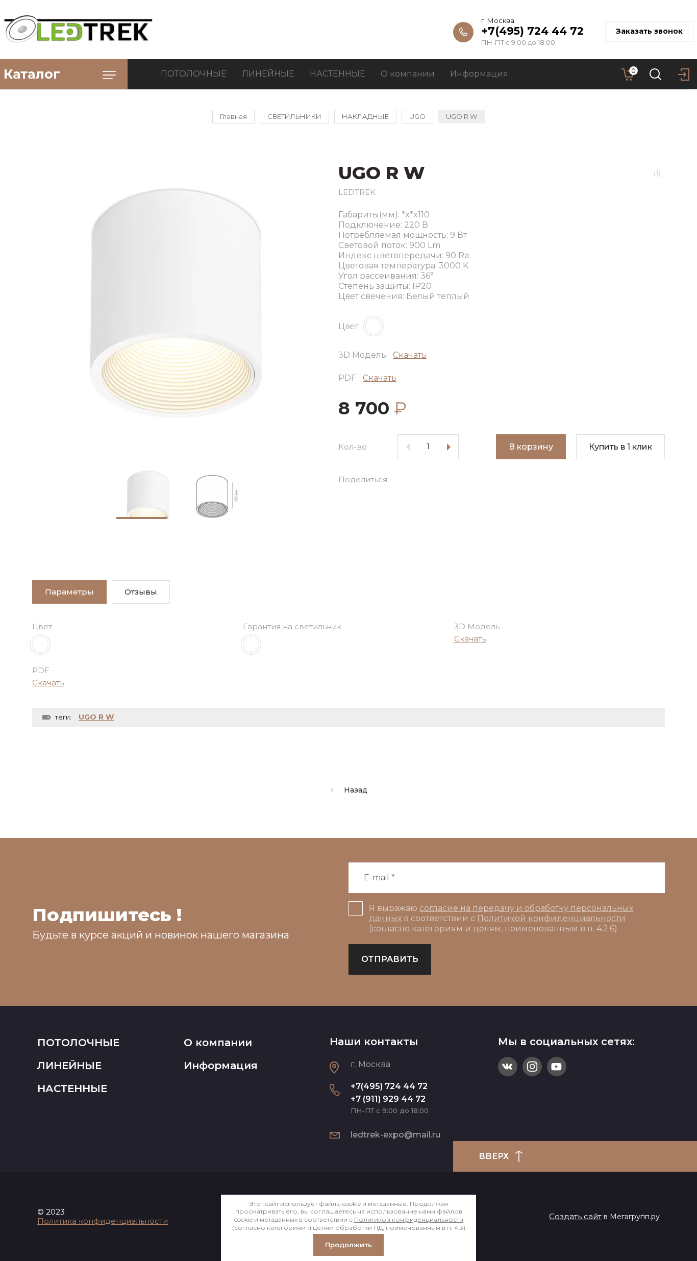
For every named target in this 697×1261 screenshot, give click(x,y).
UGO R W (96, 717)
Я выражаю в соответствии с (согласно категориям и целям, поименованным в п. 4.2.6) (501, 918)
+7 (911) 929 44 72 (388, 1099)
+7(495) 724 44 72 (532, 30)
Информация (221, 1065)
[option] (175, 305)
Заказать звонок (649, 31)
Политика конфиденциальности (102, 1221)
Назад (355, 790)
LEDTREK (357, 192)
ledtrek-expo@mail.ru (395, 1135)
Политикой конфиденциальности (551, 918)
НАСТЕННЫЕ (72, 1088)
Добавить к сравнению (657, 172)
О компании (218, 1042)
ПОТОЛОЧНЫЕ (78, 1042)
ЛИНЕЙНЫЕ (69, 1065)
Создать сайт (575, 1216)
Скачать (410, 355)
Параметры (69, 592)
